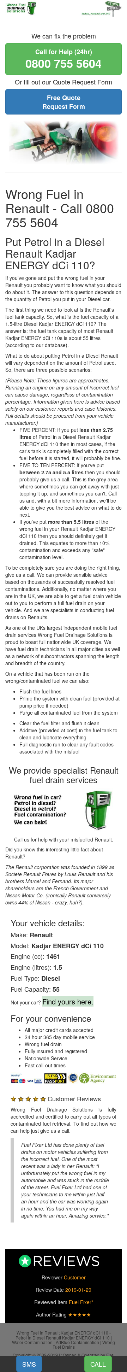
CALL (98, 1363)
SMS (29, 1363)
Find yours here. (67, 1001)
